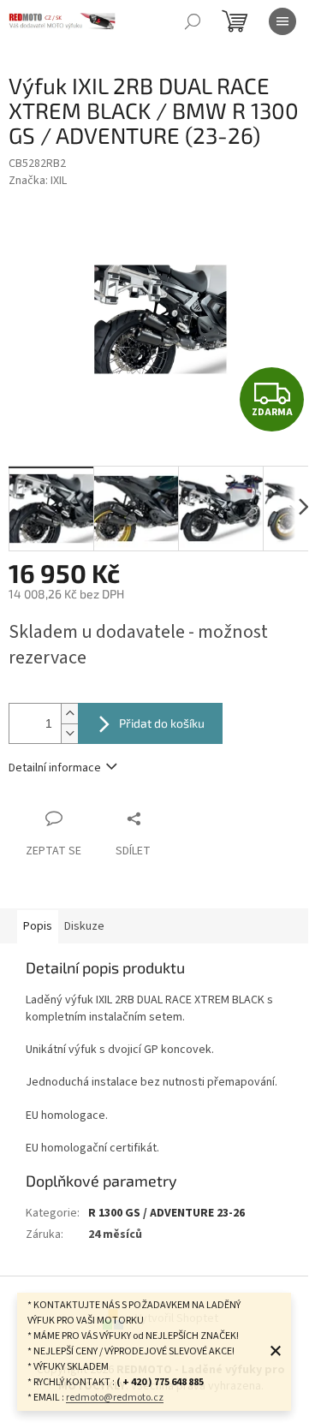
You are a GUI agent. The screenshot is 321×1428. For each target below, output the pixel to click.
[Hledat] (192, 21)
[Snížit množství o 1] (69, 733)
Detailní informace (55, 767)
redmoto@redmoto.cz (114, 1397)
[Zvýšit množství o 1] (69, 713)
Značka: (38, 180)
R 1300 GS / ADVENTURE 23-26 (166, 1213)
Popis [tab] (37, 926)
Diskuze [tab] (84, 926)
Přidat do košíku (162, 723)
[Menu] (282, 21)
